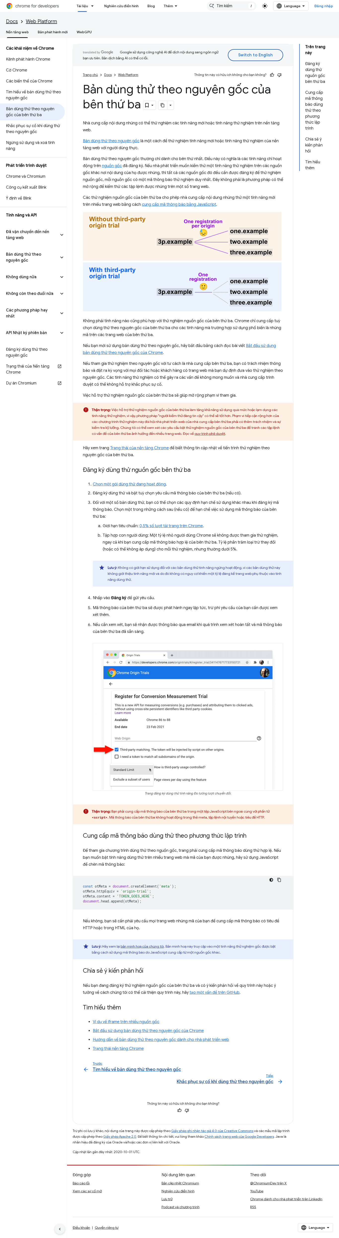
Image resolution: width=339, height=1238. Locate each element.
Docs (12, 21)
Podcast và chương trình (181, 1207)
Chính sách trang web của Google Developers (239, 1137)
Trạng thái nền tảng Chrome (118, 1048)
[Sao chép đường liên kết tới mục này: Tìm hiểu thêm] (126, 1008)
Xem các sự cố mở (87, 1191)
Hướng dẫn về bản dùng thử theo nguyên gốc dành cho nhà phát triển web (161, 1039)
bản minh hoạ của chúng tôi (142, 946)
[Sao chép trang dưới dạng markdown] (162, 105)
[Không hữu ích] (279, 75)
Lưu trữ (167, 1199)
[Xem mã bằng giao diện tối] (271, 880)
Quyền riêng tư (106, 1228)
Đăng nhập (323, 6)
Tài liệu (82, 6)
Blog (151, 6)
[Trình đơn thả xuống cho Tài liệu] (94, 6)
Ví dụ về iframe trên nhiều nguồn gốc (126, 1021)
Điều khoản (81, 1228)
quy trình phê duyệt (210, 433)
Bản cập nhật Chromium (180, 1183)
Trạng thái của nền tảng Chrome (139, 448)
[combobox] (231, 5)
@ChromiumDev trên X (268, 1183)
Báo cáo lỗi (81, 1183)
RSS (253, 1207)
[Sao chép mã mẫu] (279, 880)
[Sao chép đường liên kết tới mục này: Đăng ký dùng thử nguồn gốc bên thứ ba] (196, 470)
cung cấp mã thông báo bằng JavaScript (179, 204)
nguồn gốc (112, 165)
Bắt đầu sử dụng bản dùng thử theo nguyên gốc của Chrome (148, 1030)
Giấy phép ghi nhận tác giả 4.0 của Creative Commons (212, 1131)
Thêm (168, 6)
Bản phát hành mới (53, 32)
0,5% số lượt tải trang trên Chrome (171, 525)
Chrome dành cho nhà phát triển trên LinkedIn (286, 1199)
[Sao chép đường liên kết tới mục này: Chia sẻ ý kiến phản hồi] (148, 971)
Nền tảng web (17, 32)
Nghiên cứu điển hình (121, 6)
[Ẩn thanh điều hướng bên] (60, 1229)
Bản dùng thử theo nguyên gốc (111, 140)
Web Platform (41, 21)
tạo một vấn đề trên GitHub (214, 992)
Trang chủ (90, 75)
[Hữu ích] (272, 75)
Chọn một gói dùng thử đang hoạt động (129, 484)
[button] (29, 234)
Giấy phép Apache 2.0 (119, 1137)
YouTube (256, 1191)
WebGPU (84, 32)
